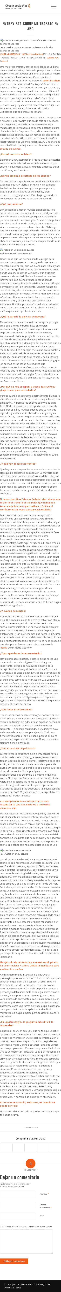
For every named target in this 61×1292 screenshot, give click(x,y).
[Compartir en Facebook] (6, 1147)
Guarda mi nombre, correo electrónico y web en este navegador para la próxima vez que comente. (28, 1228)
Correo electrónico (46, 1206)
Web (42, 1215)
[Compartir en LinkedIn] (43, 1147)
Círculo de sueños (24, 1284)
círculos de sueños (10, 148)
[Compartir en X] (19, 1147)
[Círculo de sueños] (25, 6)
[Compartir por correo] (55, 1147)
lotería (3, 647)
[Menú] (51, 6)
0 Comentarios (31, 1127)
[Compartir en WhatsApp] (31, 1147)
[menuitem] (51, 6)
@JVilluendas (28, 54)
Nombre (44, 1193)
